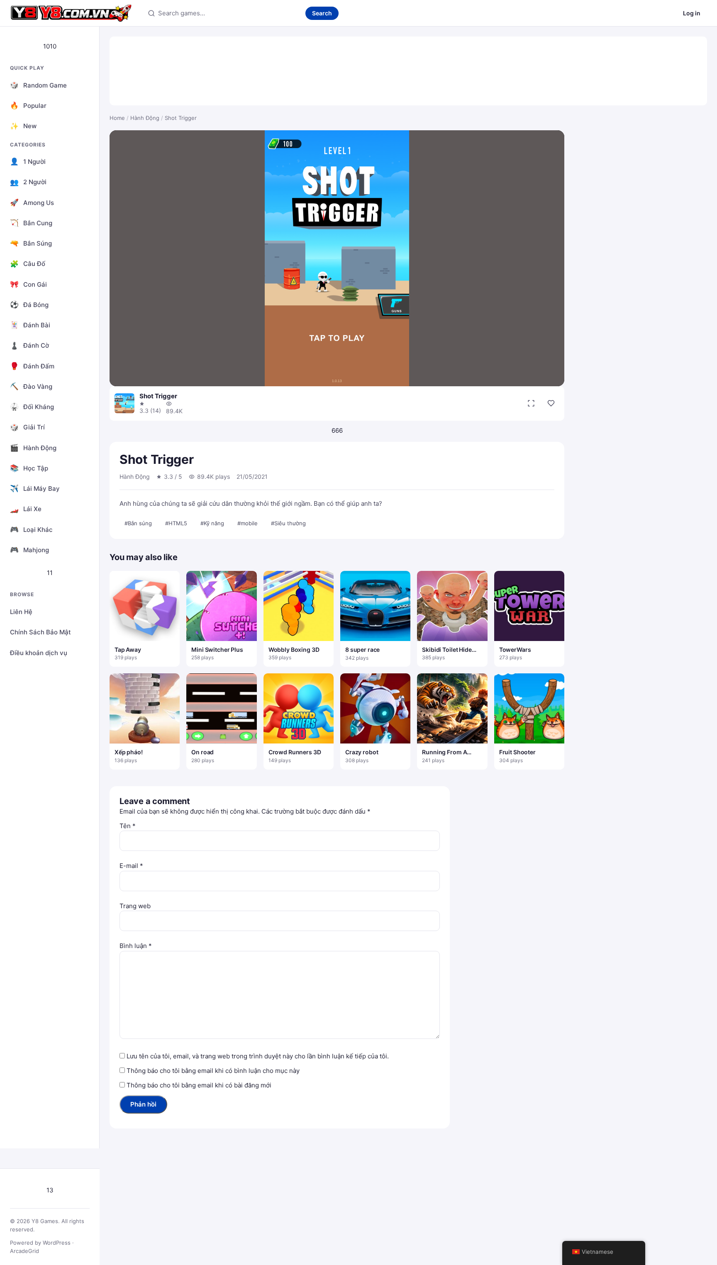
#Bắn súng (138, 523)
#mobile (247, 523)
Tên (128, 826)
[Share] (551, 403)
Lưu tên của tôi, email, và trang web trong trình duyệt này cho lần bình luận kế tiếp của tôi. (258, 1056)
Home (117, 118)
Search (322, 13)
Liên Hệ (21, 612)
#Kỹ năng (212, 523)
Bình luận (136, 946)
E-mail (131, 866)
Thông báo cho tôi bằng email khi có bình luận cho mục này (213, 1071)
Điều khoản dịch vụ (38, 653)
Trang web (135, 906)
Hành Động (144, 118)
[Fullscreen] (531, 403)
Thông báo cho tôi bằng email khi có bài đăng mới (199, 1085)
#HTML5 (176, 523)
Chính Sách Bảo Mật (40, 632)
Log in (691, 13)
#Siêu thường (288, 523)
